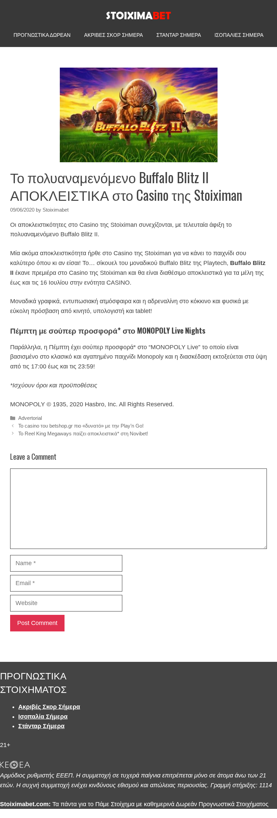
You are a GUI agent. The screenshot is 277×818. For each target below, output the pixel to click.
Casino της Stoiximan (142, 253)
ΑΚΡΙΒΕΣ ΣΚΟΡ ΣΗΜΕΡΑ (113, 35)
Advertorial (30, 418)
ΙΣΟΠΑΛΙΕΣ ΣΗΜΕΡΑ (239, 35)
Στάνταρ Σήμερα (41, 726)
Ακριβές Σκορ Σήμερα (49, 706)
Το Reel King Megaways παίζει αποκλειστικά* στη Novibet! (83, 433)
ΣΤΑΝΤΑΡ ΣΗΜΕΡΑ (178, 35)
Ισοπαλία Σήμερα (43, 716)
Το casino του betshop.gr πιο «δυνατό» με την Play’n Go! (81, 426)
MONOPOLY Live (174, 347)
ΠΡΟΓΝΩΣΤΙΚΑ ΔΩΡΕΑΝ (42, 35)
